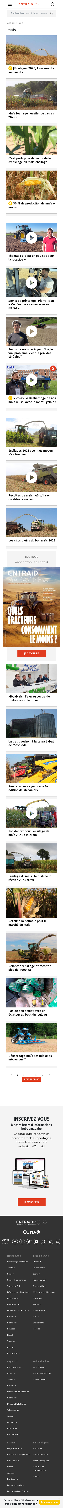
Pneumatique (13, 1353)
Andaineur (12, 1422)
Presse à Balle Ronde (16, 1404)
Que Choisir (38, 1367)
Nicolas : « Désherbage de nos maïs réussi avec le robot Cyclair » (32, 400)
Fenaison (11, 1329)
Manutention (13, 1304)
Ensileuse (11, 1316)
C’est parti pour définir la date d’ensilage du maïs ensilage (29, 160)
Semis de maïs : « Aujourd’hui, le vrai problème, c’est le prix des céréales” (30, 353)
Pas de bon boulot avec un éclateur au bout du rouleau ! (28, 1012)
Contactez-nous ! (41, 1454)
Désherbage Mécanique (18, 1292)
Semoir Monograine (16, 1280)
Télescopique (39, 1267)
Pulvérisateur (13, 1298)
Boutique (37, 1448)
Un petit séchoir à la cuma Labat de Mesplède (31, 743)
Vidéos (10, 1466)
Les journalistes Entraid (18, 1491)
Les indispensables (15, 1485)
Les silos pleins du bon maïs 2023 (31, 540)
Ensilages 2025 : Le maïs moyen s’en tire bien (30, 452)
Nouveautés (14, 1255)
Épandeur (11, 1322)
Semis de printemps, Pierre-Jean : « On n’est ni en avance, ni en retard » (31, 304)
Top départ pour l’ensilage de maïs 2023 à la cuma (28, 833)
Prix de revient (39, 1379)
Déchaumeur (13, 1434)
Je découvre (31, 653)
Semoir (10, 1274)
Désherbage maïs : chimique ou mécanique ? (30, 1057)
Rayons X (12, 1361)
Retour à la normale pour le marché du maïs (27, 923)
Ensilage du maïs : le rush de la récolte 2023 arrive (29, 878)
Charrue (11, 1373)
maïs (20, 23)
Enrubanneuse (14, 1367)
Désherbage (38, 1322)
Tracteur (11, 1267)
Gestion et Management (18, 1454)
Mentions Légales (41, 1460)
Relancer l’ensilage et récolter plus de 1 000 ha (29, 968)
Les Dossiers (12, 1479)
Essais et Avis (41, 1255)
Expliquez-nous (49, 1502)
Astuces (10, 1473)
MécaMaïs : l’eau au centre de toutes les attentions (29, 698)
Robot (10, 1335)
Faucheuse (12, 1428)
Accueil (11, 23)
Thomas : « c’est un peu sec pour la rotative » (31, 257)
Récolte (10, 1347)
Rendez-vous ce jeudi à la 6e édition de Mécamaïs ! (28, 788)
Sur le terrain (13, 1460)
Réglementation (14, 1448)
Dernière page (31, 1079)
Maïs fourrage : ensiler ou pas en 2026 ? (31, 115)
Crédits (36, 1476)
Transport (11, 1341)
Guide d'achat (41, 1361)
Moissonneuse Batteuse (18, 1310)
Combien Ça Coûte (42, 1373)
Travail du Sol (13, 1286)
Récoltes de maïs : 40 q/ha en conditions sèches (29, 497)
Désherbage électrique (17, 1261)
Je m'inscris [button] (31, 1202)
